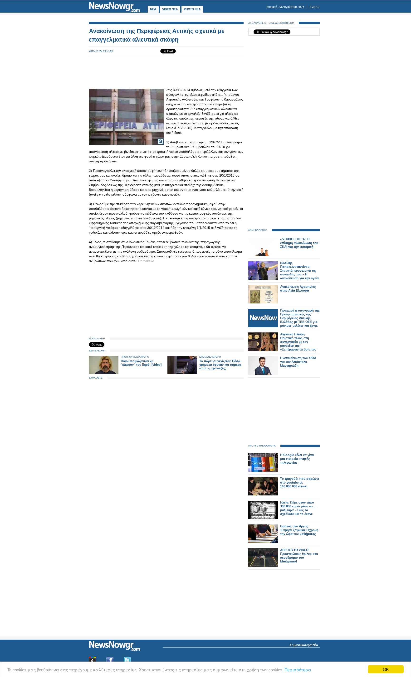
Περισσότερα (298, 669)
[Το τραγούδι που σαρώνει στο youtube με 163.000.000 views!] (263, 494)
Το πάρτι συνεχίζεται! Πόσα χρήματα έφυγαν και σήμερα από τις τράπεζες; (220, 364)
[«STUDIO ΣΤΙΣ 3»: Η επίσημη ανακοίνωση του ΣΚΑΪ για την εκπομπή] (263, 255)
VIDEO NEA (170, 9)
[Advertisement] (166, 72)
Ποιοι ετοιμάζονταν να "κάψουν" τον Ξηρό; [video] (141, 362)
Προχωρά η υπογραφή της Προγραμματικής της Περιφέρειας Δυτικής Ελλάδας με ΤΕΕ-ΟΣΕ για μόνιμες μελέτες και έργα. (300, 318)
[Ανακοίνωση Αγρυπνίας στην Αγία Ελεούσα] (263, 302)
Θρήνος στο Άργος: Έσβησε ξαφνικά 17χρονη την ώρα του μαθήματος (299, 530)
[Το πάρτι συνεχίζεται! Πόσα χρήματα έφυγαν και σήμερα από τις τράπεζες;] (182, 373)
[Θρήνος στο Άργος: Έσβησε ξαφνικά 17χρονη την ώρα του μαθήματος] (263, 542)
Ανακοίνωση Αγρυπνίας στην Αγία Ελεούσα (298, 288)
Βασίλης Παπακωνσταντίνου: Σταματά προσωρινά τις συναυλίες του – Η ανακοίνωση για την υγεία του (299, 272)
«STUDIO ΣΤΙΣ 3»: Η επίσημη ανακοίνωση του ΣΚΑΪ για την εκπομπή (299, 243)
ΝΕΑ (153, 9)
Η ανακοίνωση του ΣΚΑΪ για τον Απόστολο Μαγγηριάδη (298, 361)
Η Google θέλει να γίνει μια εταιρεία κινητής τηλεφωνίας (297, 458)
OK (386, 669)
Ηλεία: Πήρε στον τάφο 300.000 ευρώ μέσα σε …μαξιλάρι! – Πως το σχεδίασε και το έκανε (298, 508)
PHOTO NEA (192, 9)
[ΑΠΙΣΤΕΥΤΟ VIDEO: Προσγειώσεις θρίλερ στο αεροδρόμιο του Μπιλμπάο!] (263, 565)
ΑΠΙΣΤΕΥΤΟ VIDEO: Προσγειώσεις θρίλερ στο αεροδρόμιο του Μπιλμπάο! (299, 555)
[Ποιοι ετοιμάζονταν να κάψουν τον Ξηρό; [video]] (103, 373)
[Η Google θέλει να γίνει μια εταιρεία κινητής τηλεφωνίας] (263, 470)
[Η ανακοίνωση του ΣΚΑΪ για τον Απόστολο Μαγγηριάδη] (263, 373)
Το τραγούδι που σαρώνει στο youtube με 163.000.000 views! (299, 482)
